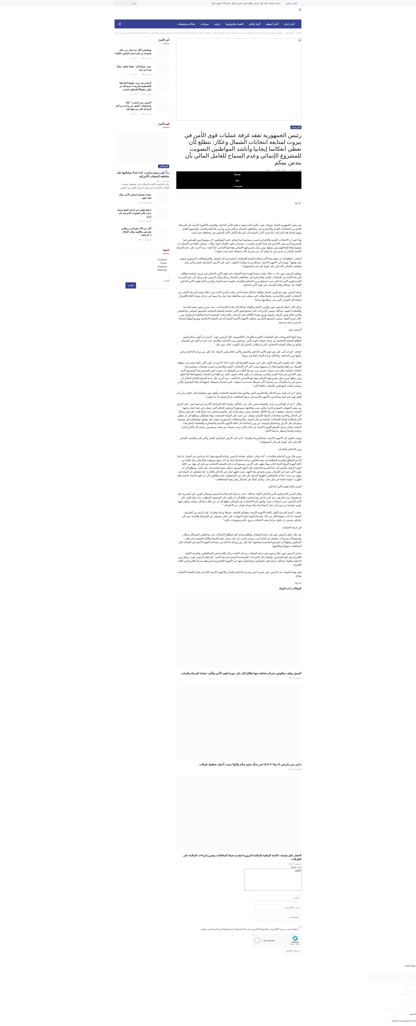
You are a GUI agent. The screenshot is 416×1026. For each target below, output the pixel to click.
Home (299, 33)
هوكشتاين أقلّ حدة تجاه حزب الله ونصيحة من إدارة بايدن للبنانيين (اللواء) (133, 52)
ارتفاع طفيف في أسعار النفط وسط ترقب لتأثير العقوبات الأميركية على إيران (134, 213)
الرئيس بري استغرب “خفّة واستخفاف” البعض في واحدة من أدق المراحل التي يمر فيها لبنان (133, 105)
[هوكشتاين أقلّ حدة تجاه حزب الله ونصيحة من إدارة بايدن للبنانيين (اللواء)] (161, 53)
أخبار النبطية (272, 24)
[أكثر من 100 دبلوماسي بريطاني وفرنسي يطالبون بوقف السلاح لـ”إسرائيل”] (161, 232)
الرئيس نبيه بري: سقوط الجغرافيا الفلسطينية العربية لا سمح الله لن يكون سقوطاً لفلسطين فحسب (135, 86)
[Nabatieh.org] (296, 12)
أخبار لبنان (289, 24)
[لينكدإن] (300, 214)
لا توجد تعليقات (280, 170)
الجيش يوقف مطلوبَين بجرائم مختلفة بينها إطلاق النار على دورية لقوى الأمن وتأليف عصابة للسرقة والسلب (241, 673)
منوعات (205, 24)
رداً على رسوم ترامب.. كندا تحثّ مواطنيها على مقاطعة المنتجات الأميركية (143, 174)
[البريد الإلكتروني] (300, 221)
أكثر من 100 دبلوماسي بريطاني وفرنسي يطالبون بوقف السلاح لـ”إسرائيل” (136, 231)
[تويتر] (300, 210)
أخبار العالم (254, 24)
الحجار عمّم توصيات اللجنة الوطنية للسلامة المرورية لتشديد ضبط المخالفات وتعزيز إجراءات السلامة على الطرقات (242, 857)
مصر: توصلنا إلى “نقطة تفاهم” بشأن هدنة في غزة (134, 68)
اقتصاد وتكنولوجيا (234, 24)
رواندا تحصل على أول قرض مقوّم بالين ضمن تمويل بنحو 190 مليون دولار (245, 3)
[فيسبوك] (300, 206)
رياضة (217, 24)
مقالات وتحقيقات (186, 24)
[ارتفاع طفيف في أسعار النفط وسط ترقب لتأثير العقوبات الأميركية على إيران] (161, 213)
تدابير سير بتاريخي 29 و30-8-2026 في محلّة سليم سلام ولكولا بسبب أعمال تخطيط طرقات (250, 764)
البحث (166, 280)
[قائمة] (120, 24)
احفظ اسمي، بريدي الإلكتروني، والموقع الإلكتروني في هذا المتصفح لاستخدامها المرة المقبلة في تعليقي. (249, 929)
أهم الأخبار (163, 166)
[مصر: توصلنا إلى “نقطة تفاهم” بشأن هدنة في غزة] (161, 70)
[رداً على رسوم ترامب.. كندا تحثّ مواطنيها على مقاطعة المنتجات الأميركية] (142, 148)
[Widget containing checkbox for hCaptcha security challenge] (276, 940)
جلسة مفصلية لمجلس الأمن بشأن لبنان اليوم (135, 196)
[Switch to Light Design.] (124, 24)
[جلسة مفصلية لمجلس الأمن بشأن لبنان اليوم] (161, 198)
